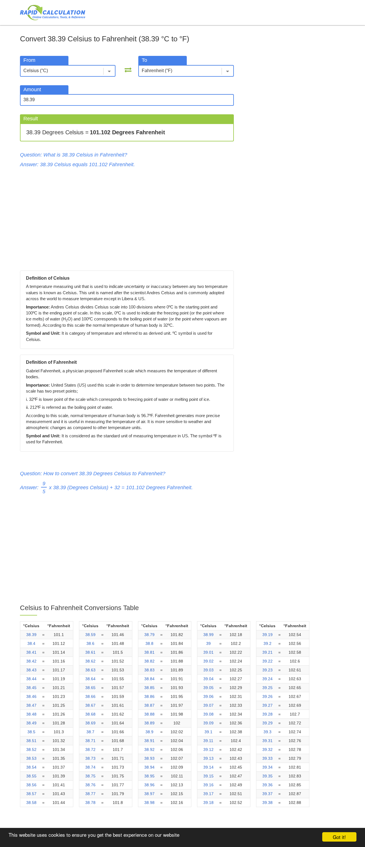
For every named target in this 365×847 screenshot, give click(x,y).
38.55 (31, 776)
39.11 (208, 740)
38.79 (149, 634)
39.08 (208, 714)
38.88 (149, 714)
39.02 (208, 661)
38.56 (31, 785)
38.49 (31, 723)
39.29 (267, 723)
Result (30, 118)
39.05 (208, 687)
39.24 (267, 679)
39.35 (267, 776)
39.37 (267, 793)
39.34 (267, 767)
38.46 (31, 696)
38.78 (90, 802)
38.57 (31, 793)
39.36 (267, 785)
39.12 (208, 749)
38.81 (149, 652)
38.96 (149, 785)
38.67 (90, 705)
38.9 (149, 732)
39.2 (267, 643)
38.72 (90, 749)
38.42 (31, 661)
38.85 (149, 687)
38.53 (31, 758)
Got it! (339, 836)
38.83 (149, 670)
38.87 (149, 705)
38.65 (90, 687)
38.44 (31, 679)
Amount (32, 89)
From (29, 60)
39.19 (267, 634)
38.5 (31, 732)
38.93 (149, 758)
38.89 (149, 723)
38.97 (149, 793)
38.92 (149, 749)
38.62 (90, 661)
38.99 (208, 634)
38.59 (90, 634)
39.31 (267, 740)
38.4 (31, 643)
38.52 (31, 749)
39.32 (267, 749)
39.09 (208, 723)
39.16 (208, 785)
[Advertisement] (127, 219)
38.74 (90, 767)
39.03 (208, 670)
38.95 (149, 776)
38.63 (90, 670)
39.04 (208, 679)
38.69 (90, 723)
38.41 (31, 652)
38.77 (90, 793)
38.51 (31, 740)
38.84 (149, 679)
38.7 (90, 732)
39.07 (208, 705)
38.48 (31, 714)
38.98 (149, 802)
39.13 (208, 758)
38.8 (149, 643)
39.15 (208, 776)
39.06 (208, 696)
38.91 (149, 740)
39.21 (267, 652)
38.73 (90, 758)
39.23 (267, 670)
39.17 (208, 793)
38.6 (90, 643)
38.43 (31, 670)
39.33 (267, 758)
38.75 (90, 776)
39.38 (267, 802)
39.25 (267, 687)
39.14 (208, 767)
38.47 (31, 705)
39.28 (267, 714)
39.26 (267, 696)
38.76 (90, 785)
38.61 (90, 652)
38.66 (90, 696)
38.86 (149, 696)
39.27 (267, 705)
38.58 (31, 802)
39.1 (208, 732)
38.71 (90, 740)
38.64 (90, 679)
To (144, 60)
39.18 (208, 802)
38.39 (31, 634)
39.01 (208, 652)
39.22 (267, 661)
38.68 (90, 714)
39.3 (267, 732)
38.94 (149, 767)
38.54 (31, 767)
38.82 (149, 661)
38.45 (31, 687)
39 (208, 643)
